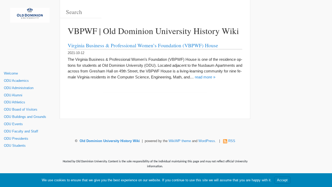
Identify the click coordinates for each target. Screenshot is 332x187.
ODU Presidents (16, 139)
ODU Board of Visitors (20, 109)
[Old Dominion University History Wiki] (30, 17)
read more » (205, 77)
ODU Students (15, 146)
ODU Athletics (14, 102)
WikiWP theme (180, 141)
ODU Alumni (13, 95)
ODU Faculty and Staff (21, 131)
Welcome (11, 73)
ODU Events (13, 124)
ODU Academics (16, 81)
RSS (231, 141)
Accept (282, 180)
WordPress (206, 141)
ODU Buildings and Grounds (25, 117)
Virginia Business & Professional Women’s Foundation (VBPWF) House (143, 45)
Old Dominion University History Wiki (110, 141)
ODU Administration (18, 88)
